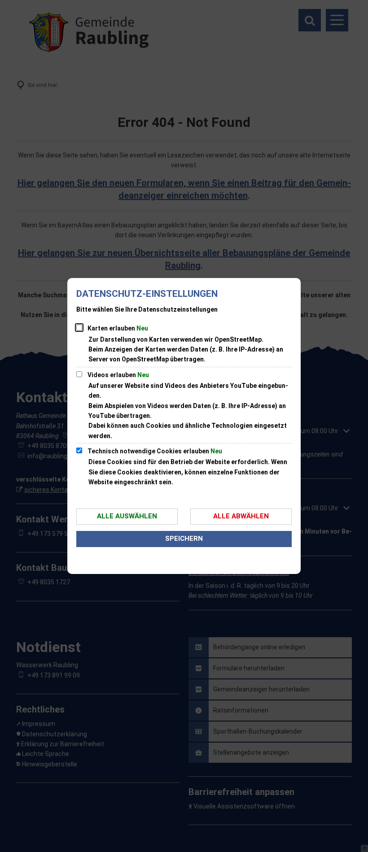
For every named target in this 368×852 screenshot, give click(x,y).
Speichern (184, 539)
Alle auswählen (127, 516)
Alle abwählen (241, 516)
